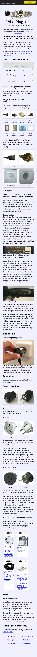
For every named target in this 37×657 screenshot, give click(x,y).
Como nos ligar (10, 643)
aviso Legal (10, 640)
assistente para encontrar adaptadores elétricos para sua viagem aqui (18, 53)
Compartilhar (26, 643)
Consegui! (30, 2)
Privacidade (26, 640)
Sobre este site (10, 636)
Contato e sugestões (26, 636)
